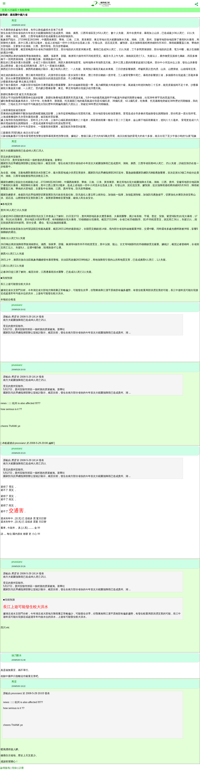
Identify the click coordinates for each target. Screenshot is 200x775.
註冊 (21, 768)
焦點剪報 (25, 10)
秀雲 (14, 20)
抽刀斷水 (17, 655)
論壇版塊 (5, 768)
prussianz (17, 305)
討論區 (13, 10)
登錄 (14, 768)
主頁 (4, 10)
